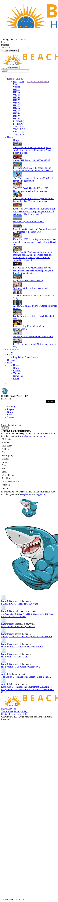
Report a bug (15, 714)
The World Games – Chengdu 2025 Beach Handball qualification (33, 179)
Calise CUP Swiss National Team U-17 (31, 160)
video (9, 362)
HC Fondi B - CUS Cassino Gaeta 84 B (22, 646)
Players (10, 409)
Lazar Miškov (7, 601)
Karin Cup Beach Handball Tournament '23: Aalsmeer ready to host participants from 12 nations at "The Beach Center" (34, 211)
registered (27, 436)
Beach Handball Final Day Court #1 (18, 626)
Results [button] (15, 78)
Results (10, 414)
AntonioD (6, 674)
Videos (16, 373)
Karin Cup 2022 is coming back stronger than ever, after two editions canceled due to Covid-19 (35, 242)
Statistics (11, 417)
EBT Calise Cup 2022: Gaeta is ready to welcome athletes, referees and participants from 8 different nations (33, 270)
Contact (4, 714)
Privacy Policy (21, 711)
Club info (11, 406)
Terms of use (7, 711)
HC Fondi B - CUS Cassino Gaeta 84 (20, 666)
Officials (11, 360)
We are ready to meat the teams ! (28, 221)
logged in (40, 436)
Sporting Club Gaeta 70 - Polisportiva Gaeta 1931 (26, 636)
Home (16, 365)
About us (11, 708)
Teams (10, 352)
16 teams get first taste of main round (30, 288)
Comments (18, 376)
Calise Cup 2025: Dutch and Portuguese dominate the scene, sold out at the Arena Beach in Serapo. (32, 150)
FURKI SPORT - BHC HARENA (19, 603)
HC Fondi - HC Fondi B (14, 656)
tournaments (13, 349)
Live (19, 78)
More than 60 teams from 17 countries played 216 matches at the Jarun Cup (34, 230)
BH (15, 81)
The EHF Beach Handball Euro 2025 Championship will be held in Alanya (30, 189)
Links (24, 714)
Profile (16, 378)
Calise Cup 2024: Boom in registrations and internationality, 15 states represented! (33, 199)
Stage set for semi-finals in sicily (28, 280)
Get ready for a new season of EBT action (33, 336)
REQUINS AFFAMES (38, 81)
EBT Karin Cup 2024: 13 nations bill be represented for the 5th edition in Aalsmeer (33, 169)
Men (21, 81)
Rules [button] (9, 354)
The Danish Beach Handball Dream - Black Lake (26, 677)
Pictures (17, 370)
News (10, 137)
